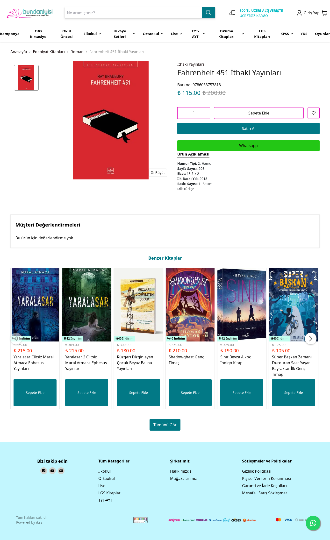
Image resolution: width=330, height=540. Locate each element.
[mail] (61, 470)
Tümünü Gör (165, 424)
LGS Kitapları (110, 493)
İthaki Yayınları (190, 64)
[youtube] (52, 470)
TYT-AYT (105, 500)
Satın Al (248, 128)
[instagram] (43, 470)
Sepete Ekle (258, 113)
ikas (39, 522)
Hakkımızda (181, 471)
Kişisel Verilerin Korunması (266, 478)
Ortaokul (106, 478)
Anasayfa (18, 51)
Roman (77, 51)
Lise (101, 485)
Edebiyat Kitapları (49, 51)
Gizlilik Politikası (256, 471)
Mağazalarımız (183, 478)
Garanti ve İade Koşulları (264, 485)
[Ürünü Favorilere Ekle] (314, 113)
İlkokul (104, 471)
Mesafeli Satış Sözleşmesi (265, 493)
